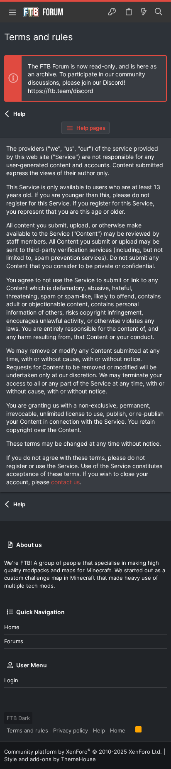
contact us (65, 482)
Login (11, 680)
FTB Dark (18, 718)
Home (12, 627)
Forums (13, 641)
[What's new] (144, 12)
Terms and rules (27, 730)
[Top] (130, 729)
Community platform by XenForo (83, 751)
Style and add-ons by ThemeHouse (50, 759)
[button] (12, 12)
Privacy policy (70, 730)
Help (99, 730)
